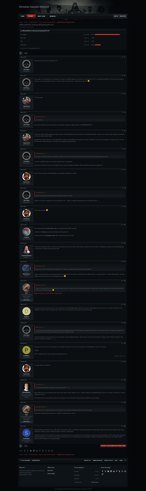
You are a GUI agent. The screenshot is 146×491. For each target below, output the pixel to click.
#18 (124, 380)
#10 (124, 224)
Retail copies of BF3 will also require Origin (49, 293)
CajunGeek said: (40, 116)
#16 (124, 343)
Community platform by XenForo (68, 489)
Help (116, 460)
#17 (124, 361)
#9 (124, 206)
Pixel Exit (90, 489)
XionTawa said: (39, 266)
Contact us (87, 460)
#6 (124, 149)
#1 (124, 57)
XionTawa (23, 27)
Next (26, 53)
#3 (124, 94)
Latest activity (51, 473)
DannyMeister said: (40, 406)
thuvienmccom (95, 482)
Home (22, 16)
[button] (34, 16)
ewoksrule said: (39, 192)
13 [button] (86, 34)
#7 (124, 169)
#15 (124, 322)
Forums (30, 16)
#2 (124, 75)
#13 (124, 280)
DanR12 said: (39, 327)
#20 (124, 426)
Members (53, 16)
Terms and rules (97, 460)
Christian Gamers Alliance (34, 6)
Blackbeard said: (40, 285)
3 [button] (86, 45)
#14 (124, 304)
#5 (124, 130)
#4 (124, 112)
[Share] (122, 57)
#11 (124, 243)
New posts (50, 470)
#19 (124, 402)
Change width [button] (36, 460)
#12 (124, 261)
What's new (41, 16)
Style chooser (25, 460)
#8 (124, 188)
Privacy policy (108, 460)
